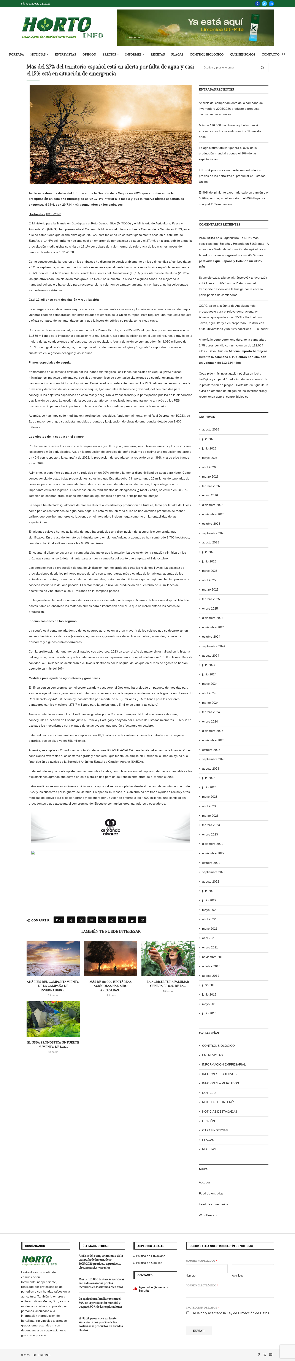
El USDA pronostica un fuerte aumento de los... (53, 1044)
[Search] (284, 54)
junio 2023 (209, 787)
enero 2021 (210, 947)
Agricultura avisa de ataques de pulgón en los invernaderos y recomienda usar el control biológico (233, 390)
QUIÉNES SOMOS (242, 54)
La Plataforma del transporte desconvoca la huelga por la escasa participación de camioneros (231, 288)
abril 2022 (209, 919)
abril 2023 (209, 806)
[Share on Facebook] (71, 919)
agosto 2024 (210, 655)
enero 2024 (210, 721)
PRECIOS (109, 54)
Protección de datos (202, 1307)
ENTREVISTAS (65, 54)
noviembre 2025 (213, 514)
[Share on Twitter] (81, 919)
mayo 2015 (209, 1004)
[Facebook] (257, 3)
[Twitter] (264, 3)
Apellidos (237, 1275)
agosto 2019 (210, 975)
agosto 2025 (210, 542)
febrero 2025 (211, 599)
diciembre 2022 (212, 843)
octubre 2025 (211, 523)
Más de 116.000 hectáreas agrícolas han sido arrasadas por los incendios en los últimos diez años (231, 131)
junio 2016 (209, 994)
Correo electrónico (202, 1285)
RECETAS (158, 54)
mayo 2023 (209, 796)
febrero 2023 (211, 825)
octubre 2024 (211, 636)
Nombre (190, 1275)
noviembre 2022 (213, 853)
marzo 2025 (210, 589)
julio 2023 (208, 778)
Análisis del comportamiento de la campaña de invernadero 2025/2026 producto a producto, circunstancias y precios (231, 108)
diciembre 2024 (212, 617)
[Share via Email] (142, 919)
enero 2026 (210, 495)
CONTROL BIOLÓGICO (207, 54)
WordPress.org (209, 1215)
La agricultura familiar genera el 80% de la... (168, 984)
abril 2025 (209, 580)
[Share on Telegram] (112, 919)
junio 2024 (209, 674)
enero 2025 (210, 608)
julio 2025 (208, 552)
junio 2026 (209, 448)
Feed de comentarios (213, 1204)
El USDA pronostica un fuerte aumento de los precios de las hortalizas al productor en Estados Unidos (232, 175)
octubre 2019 (211, 966)
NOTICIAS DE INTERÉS (218, 1102)
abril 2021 (209, 938)
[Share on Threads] (122, 919)
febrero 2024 (211, 712)
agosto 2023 (210, 768)
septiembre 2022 (213, 872)
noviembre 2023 (213, 740)
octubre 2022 (211, 862)
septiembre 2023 (213, 759)
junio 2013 (209, 1013)
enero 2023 (210, 834)
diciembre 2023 (212, 730)
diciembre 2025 (212, 505)
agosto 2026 (210, 429)
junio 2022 (209, 900)
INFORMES (133, 54)
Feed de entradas (211, 1193)
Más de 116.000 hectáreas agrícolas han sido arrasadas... (110, 986)
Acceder (204, 1182)
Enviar (199, 1331)
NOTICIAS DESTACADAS (219, 1111)
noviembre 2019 (213, 957)
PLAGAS (177, 54)
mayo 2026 (209, 457)
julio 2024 (208, 665)
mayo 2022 (209, 910)
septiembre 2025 (213, 533)
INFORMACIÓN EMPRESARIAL (224, 1064)
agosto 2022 (210, 881)
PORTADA (16, 54)
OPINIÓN (89, 54)
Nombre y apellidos (201, 1260)
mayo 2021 (209, 928)
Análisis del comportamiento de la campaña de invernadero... (53, 986)
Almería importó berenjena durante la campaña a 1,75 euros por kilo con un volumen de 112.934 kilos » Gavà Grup (232, 345)
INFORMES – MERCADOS (220, 1083)
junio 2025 (209, 561)
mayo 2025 (209, 570)
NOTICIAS (38, 54)
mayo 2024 (209, 683)
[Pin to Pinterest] (91, 919)
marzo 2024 (210, 702)
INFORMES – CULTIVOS (219, 1074)
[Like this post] (60, 919)
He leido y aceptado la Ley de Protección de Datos (230, 1313)
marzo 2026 (210, 476)
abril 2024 (209, 693)
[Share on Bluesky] (132, 919)
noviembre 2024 (213, 627)
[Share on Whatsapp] (102, 919)
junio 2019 (209, 985)
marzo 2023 (210, 815)
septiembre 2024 (213, 646)
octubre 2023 (211, 749)
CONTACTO (270, 54)
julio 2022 (208, 891)
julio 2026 (208, 439)
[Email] (271, 3)
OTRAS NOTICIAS (215, 1130)
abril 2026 (209, 467)
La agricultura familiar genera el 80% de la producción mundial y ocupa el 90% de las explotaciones (228, 153)
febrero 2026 (211, 486)
